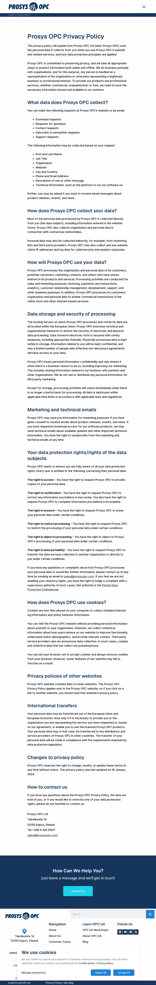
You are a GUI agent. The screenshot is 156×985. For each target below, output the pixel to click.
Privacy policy (105, 963)
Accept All (124, 972)
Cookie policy (87, 963)
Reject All (100, 972)
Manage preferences (34, 972)
